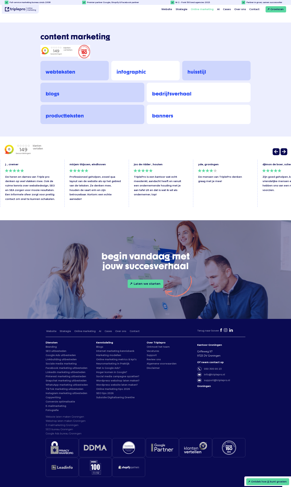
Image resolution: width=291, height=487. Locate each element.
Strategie (181, 9)
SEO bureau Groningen (59, 429)
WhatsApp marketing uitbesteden (67, 384)
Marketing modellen (108, 355)
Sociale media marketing (61, 363)
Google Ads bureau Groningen (64, 433)
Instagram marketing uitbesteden (66, 393)
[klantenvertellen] (195, 447)
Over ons (240, 9)
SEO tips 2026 (105, 393)
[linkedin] (231, 330)
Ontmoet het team (158, 346)
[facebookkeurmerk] (128, 447)
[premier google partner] (162, 447)
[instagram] (226, 330)
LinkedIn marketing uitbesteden (65, 372)
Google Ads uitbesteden (61, 355)
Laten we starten (147, 283)
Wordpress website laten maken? (117, 384)
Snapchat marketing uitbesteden (66, 380)
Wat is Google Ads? (108, 367)
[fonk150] (229, 447)
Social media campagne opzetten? (117, 376)
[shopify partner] (128, 467)
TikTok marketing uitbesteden (64, 389)
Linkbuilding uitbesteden (61, 359)
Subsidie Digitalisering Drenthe (115, 397)
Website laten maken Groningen (65, 416)
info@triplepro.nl (214, 374)
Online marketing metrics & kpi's (116, 359)
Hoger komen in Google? (111, 372)
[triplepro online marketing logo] (20, 9)
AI (218, 9)
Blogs (99, 346)
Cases (227, 9)
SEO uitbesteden (56, 351)
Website (166, 9)
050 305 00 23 (213, 368)
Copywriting (53, 397)
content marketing (83, 19)
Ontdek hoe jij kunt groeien (269, 481)
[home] (42, 19)
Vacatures (153, 351)
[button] (276, 152)
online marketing (56, 19)
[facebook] (221, 330)
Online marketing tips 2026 (113, 389)
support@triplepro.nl (217, 380)
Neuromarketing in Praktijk (113, 363)
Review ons (154, 359)
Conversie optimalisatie (60, 401)
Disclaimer (153, 367)
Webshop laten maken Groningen (66, 420)
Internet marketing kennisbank (115, 351)
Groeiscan (277, 9)
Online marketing (202, 9)
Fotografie (52, 410)
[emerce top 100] (95, 467)
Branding (51, 346)
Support (152, 355)
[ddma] (95, 447)
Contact (254, 9)
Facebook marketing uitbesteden (66, 367)
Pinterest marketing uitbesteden (66, 376)
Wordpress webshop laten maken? (117, 380)
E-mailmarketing (56, 405)
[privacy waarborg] (62, 447)
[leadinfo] (62, 467)
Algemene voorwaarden (161, 363)
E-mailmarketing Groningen (62, 425)
